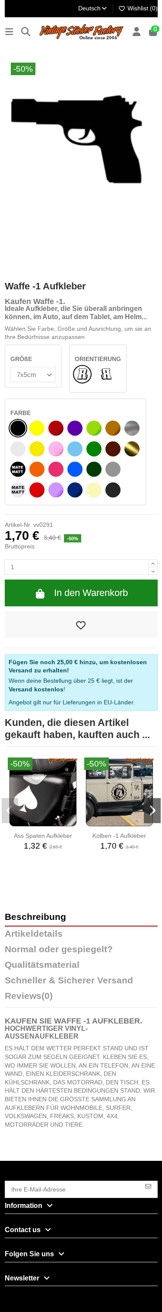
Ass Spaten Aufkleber (43, 835)
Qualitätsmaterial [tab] (42, 965)
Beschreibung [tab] (35, 917)
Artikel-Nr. (18, 524)
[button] (10, 810)
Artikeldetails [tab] (34, 933)
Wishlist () (142, 8)
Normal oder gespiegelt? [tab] (59, 949)
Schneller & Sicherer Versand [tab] (69, 980)
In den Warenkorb (91, 592)
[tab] (81, 998)
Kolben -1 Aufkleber (119, 835)
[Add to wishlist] (81, 624)
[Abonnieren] (148, 1185)
